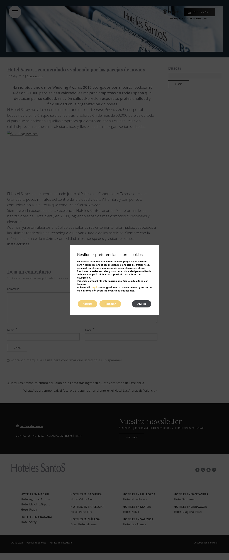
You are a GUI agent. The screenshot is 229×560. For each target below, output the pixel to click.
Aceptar (87, 303)
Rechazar (110, 303)
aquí (94, 287)
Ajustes (141, 303)
